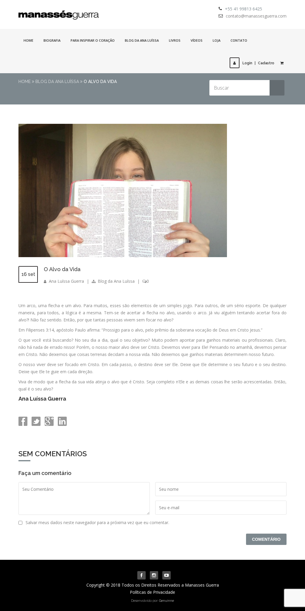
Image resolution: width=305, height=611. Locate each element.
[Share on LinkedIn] (62, 424)
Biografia (51, 40)
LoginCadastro (258, 63)
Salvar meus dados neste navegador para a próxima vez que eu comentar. (97, 522)
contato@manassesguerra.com (256, 16)
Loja (216, 40)
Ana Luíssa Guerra (66, 281)
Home (28, 40)
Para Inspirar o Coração (93, 40)
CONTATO (239, 40)
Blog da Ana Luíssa (142, 40)
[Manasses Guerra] (58, 13)
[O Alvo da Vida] (122, 255)
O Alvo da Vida (62, 269)
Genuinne (166, 601)
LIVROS (174, 40)
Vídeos (197, 40)
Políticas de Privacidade (152, 592)
